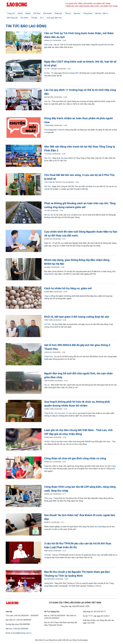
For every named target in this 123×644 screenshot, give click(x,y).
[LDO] (24, 42)
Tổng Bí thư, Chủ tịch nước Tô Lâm (58, 413)
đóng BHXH (49, 274)
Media (27, 13)
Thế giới (34, 18)
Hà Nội (47, 73)
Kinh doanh (47, 13)
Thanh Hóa (48, 356)
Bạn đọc (77, 13)
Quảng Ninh (48, 583)
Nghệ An (47, 243)
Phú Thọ (47, 186)
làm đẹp (98, 527)
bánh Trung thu (59, 130)
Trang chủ (11, 13)
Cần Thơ (47, 158)
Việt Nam (106, 441)
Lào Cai (47, 101)
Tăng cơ (47, 296)
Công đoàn (87, 13)
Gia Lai (46, 385)
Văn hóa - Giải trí (101, 13)
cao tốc (50, 215)
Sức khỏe (24, 18)
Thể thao (36, 13)
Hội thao (64, 158)
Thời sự (68, 13)
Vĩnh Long (48, 45)
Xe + (42, 18)
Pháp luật (58, 13)
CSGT (76, 73)
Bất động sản (12, 18)
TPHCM (47, 555)
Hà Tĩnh (47, 324)
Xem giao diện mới (54, 18)
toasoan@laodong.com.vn (21, 633)
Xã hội (20, 13)
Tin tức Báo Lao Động (26, 26)
